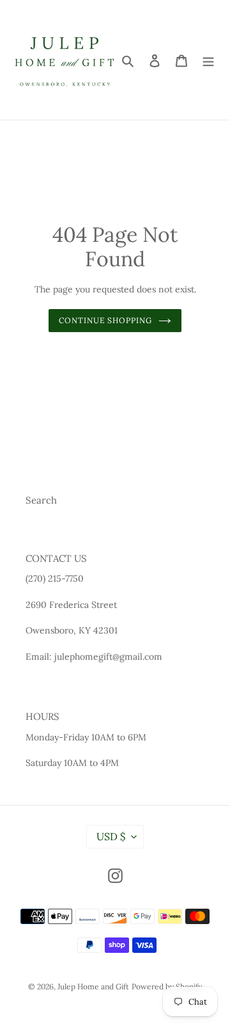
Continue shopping (106, 320)
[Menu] (208, 60)
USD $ (110, 836)
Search (41, 500)
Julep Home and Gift (93, 986)
